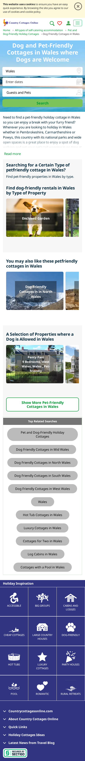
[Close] (78, 6)
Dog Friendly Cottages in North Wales (42, 462)
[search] (52, 23)
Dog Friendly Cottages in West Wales (42, 489)
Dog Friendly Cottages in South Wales (42, 475)
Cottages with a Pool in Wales (43, 567)
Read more (12, 153)
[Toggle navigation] (77, 23)
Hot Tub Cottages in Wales (42, 515)
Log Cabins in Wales (42, 554)
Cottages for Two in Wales (42, 541)
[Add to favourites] (59, 24)
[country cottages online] (21, 22)
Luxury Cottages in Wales (42, 528)
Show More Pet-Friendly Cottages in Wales (43, 404)
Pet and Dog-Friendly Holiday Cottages (42, 434)
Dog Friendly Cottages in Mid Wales (42, 449)
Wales (42, 502)
